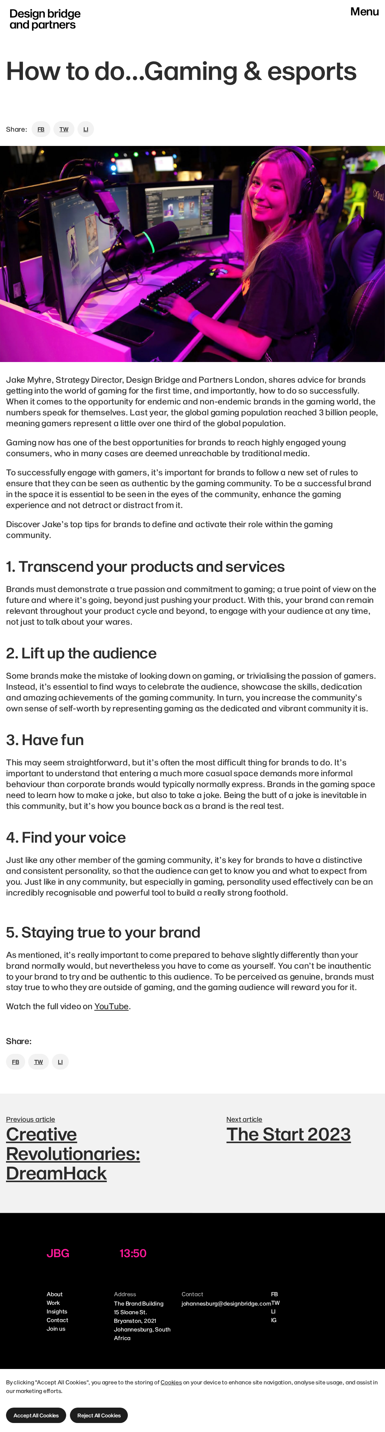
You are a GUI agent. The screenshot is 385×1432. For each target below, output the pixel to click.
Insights (57, 1311)
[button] (36, 1415)
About (55, 1294)
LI (273, 1311)
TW (275, 1302)
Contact (57, 1319)
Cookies (171, 1382)
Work (53, 1302)
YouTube (111, 1006)
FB (274, 1294)
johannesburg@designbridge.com (226, 1303)
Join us (56, 1328)
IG (274, 1319)
